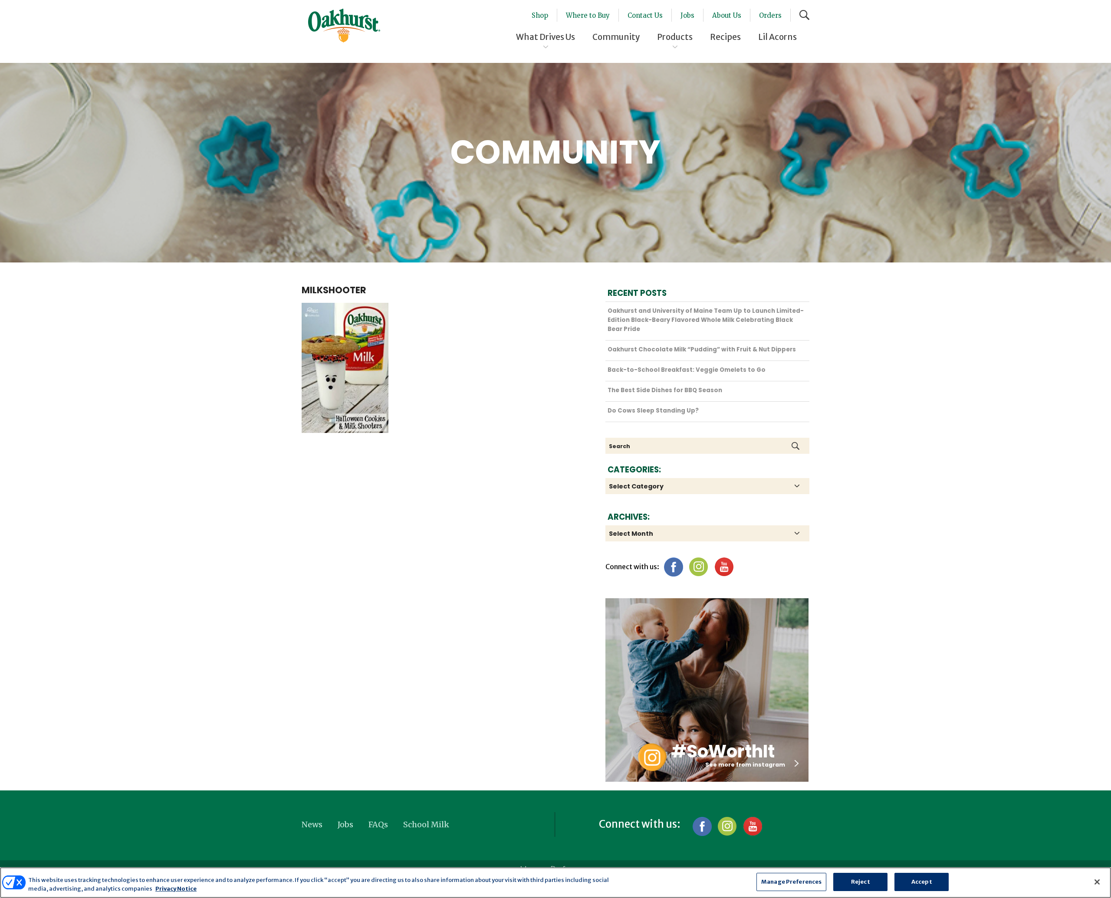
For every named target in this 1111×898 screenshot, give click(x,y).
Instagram (698, 567)
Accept (921, 881)
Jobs (687, 15)
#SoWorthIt (723, 751)
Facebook (673, 567)
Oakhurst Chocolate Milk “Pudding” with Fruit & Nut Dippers (702, 349)
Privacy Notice (176, 888)
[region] (555, 882)
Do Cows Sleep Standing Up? (653, 410)
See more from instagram (745, 764)
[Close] (1097, 881)
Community (616, 37)
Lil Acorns (777, 37)
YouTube (723, 567)
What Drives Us (545, 37)
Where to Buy (588, 15)
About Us (726, 15)
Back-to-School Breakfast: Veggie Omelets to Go (687, 370)
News (312, 824)
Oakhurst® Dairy (344, 26)
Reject (860, 881)
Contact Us (645, 15)
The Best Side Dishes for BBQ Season (665, 390)
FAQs (378, 824)
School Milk (426, 824)
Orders (770, 15)
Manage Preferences (791, 881)
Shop (540, 15)
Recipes (725, 37)
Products (675, 37)
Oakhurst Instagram (652, 757)
